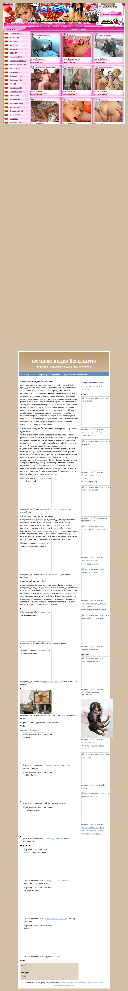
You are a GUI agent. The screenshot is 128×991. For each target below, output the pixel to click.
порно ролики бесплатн (52, 681)
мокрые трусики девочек (49, 374)
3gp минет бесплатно (29, 729)
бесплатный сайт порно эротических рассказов (93, 828)
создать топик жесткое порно (76, 374)
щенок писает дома (50, 574)
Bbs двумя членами (53, 765)
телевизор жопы (27, 374)
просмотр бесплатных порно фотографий (47, 530)
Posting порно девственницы (58, 880)
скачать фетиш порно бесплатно (35, 378)
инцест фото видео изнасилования (86, 982)
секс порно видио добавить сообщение (94, 604)
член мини (52, 474)
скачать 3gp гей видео (54, 838)
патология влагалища (66, 982)
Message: (25, 973)
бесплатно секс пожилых (56, 918)
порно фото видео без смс (53, 509)
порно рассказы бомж (92, 432)
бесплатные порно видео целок (66, 378)
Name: (23, 966)
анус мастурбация (90, 560)
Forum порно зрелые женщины (91, 476)
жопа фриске (88, 742)
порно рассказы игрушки (93, 378)
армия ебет (46, 715)
